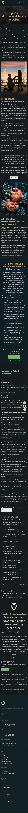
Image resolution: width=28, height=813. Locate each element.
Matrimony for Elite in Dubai (10, 544)
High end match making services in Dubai (13, 519)
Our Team (5, 757)
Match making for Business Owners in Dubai (14, 534)
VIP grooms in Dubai (8, 584)
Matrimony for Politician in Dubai (11, 574)
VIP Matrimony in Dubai (9, 546)
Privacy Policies (7, 794)
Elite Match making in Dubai (10, 541)
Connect (4, 714)
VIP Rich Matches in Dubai (9, 565)
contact (24, 499)
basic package (10, 434)
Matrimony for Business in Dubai (11, 529)
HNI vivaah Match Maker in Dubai (11, 570)
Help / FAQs (6, 783)
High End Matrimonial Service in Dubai (12, 551)
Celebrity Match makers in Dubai (11, 577)
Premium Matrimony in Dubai (10, 524)
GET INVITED (5, 669)
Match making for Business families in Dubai (14, 527)
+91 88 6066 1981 (7, 510)
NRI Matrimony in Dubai (9, 539)
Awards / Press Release (8, 773)
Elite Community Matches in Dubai (11, 560)
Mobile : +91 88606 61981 (10, 593)
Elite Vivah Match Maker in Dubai (11, 572)
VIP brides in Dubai (20, 584)
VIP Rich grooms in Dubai (9, 579)
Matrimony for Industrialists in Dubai (12, 531)
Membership (4, 242)
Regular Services (7, 761)
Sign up (22, 2)
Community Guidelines (9, 801)
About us (17, 292)
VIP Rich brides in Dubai (9, 582)
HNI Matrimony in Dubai (9, 536)
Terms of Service (7, 797)
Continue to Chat (14, 357)
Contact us (15, 177)
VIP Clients (5, 759)
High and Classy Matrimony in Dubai (12, 562)
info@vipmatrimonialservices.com (16, 597)
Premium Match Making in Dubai (11, 548)
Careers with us (6, 787)
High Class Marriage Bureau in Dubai (12, 522)
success (11, 235)
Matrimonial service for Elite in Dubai (12, 553)
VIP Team (5, 233)
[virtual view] (24, 406)
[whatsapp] (24, 402)
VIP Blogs (5, 771)
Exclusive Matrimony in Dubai (10, 567)
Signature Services (7, 763)
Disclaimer (6, 799)
